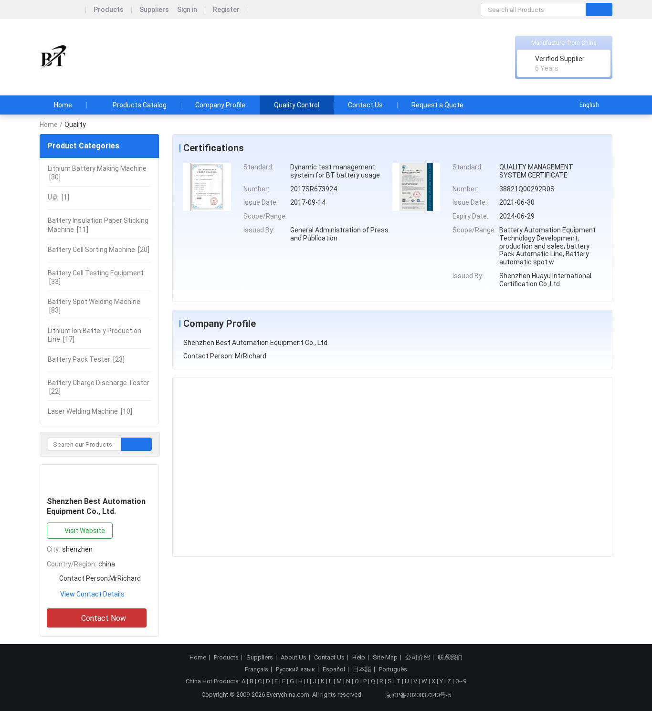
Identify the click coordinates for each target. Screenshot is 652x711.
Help (358, 657)
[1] (58, 197)
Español (334, 669)
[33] (96, 277)
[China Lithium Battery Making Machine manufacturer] (53, 57)
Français (256, 669)
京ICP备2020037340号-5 (418, 695)
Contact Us (365, 105)
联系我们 (450, 657)
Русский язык (295, 669)
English (589, 105)
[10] (90, 411)
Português (393, 669)
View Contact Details (92, 594)
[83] (94, 306)
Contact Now (103, 618)
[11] (98, 225)
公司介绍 (417, 657)
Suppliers (154, 10)
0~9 (460, 681)
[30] (97, 173)
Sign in (187, 10)
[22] (98, 387)
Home (63, 105)
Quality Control (296, 105)
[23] (86, 359)
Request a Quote (437, 105)
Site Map (385, 657)
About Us (293, 657)
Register (226, 10)
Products (109, 10)
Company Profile (220, 105)
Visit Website (84, 530)
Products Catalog (140, 105)
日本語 (362, 669)
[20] (98, 249)
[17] (94, 335)
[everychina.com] (63, 10)
